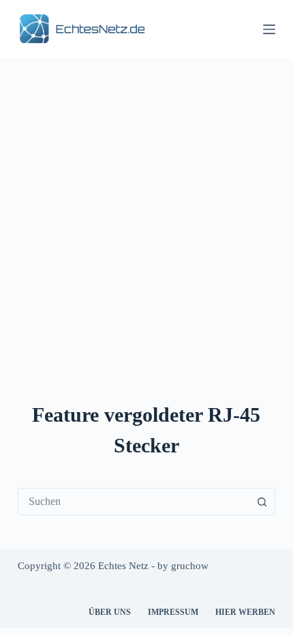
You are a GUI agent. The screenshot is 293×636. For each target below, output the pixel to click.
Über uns (110, 612)
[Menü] (269, 29)
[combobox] (133, 501)
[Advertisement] (146, 211)
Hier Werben (245, 612)
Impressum (173, 612)
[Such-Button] (262, 502)
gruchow (190, 565)
